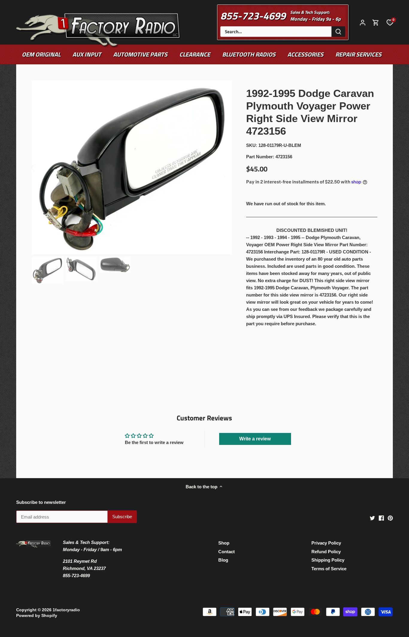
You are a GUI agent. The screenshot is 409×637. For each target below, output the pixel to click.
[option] (132, 167)
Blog (223, 559)
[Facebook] (381, 518)
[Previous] (41, 167)
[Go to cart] (375, 22)
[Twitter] (372, 518)
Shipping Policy (327, 559)
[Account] (362, 22)
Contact (226, 551)
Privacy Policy (326, 542)
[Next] (223, 167)
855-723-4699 (253, 15)
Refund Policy (326, 551)
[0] (390, 22)
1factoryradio (66, 610)
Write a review (255, 438)
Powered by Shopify (36, 615)
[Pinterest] (390, 518)
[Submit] (338, 31)
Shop (223, 542)
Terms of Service (328, 568)
